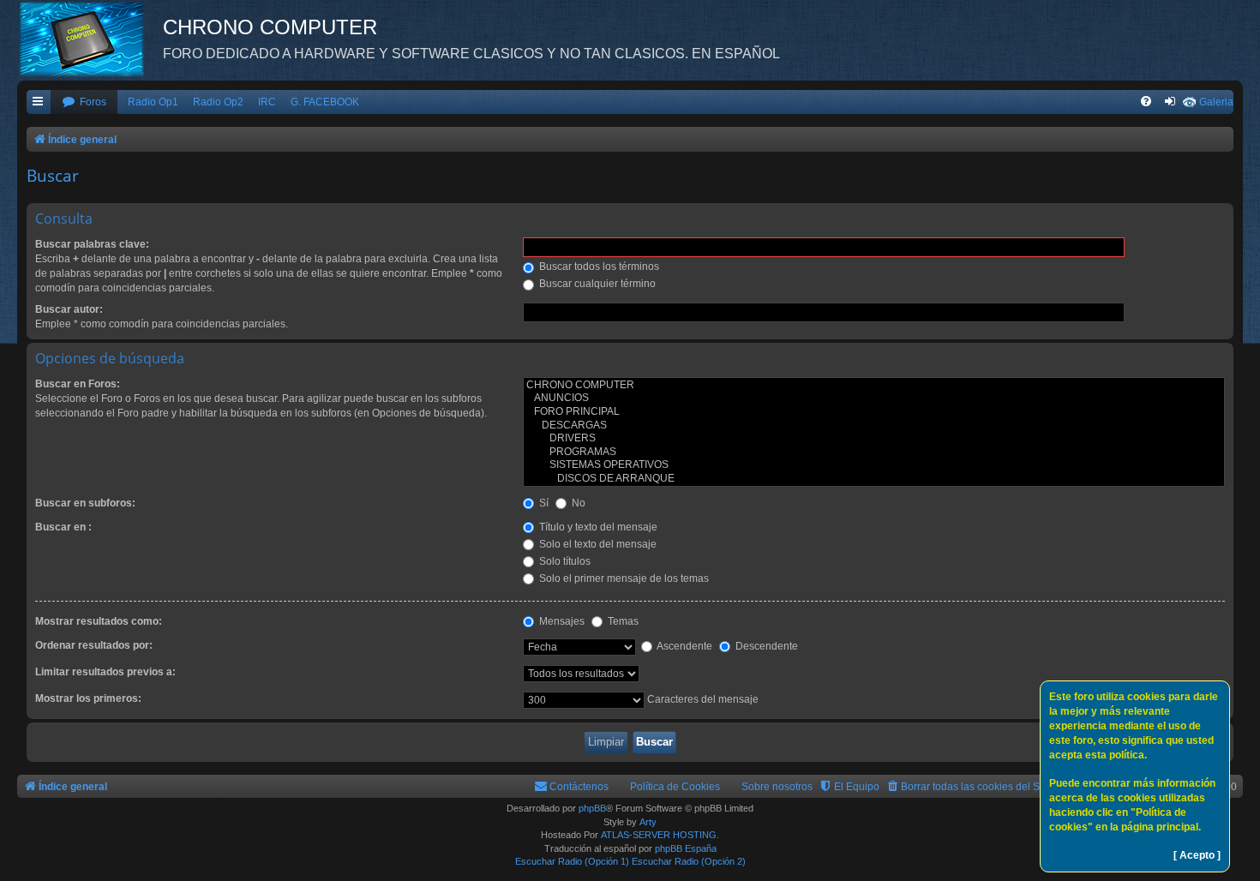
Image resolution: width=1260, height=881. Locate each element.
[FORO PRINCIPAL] (874, 412)
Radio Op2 (218, 102)
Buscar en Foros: (77, 384)
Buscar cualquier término (596, 284)
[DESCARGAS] (874, 426)
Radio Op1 (153, 102)
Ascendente (683, 646)
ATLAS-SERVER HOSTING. (660, 835)
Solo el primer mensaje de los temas (623, 578)
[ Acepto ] (1197, 855)
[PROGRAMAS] (874, 452)
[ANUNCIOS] (874, 398)
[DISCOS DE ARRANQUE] (874, 479)
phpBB (592, 808)
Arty (648, 822)
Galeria (1216, 102)
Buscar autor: (69, 309)
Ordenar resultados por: (94, 645)
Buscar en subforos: (85, 503)
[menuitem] (84, 102)
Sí (543, 503)
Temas (622, 621)
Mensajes (561, 621)
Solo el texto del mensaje (597, 544)
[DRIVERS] (874, 439)
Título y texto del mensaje (597, 527)
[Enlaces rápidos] (39, 102)
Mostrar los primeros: (88, 698)
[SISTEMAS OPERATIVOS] (874, 465)
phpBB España (686, 848)
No (577, 503)
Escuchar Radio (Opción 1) (572, 861)
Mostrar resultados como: (98, 621)
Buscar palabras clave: (92, 244)
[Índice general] (90, 38)
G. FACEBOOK (325, 102)
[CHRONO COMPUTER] (874, 386)
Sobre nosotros (777, 787)
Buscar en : (63, 527)
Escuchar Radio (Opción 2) (689, 861)
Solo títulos (564, 561)
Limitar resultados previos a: (105, 672)
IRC (267, 102)
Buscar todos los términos (598, 267)
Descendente (765, 646)
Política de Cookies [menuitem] (675, 787)
